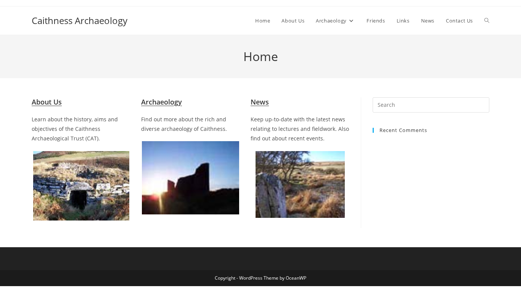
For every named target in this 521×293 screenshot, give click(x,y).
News (260, 101)
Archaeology (161, 101)
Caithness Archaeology (79, 20)
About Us (47, 101)
